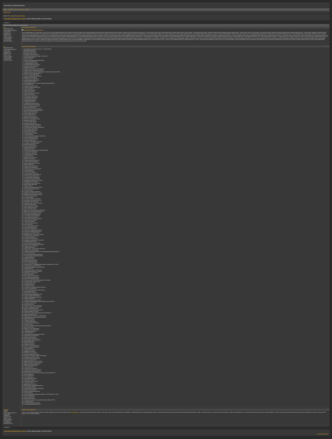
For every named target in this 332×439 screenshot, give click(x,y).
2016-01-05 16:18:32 (31, 409)
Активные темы (7, 12)
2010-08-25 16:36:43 (31, 46)
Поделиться (24, 27)
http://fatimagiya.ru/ (75, 412)
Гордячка (6, 409)
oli (4, 27)
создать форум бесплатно (322, 433)
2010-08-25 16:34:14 (31, 27)
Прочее (24, 18)
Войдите (12, 15)
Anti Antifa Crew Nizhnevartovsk (13, 18)
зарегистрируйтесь (20, 15)
